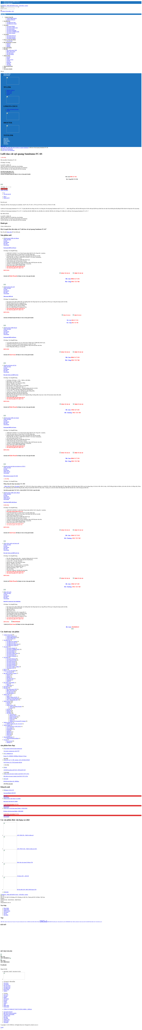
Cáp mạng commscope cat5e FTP (11, 751)
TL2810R (87, 921)
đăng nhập (9, 232)
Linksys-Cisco (10, 59)
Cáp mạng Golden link (20, 921)
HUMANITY (10, 729)
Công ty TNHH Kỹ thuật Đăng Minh (30, 921)
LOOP (8, 730)
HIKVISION (50, 921)
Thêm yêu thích (4, 190)
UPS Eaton (6, 998)
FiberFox (9, 43)
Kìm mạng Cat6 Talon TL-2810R (10, 801)
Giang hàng (6, 909)
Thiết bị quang (7, 725)
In (4, 192)
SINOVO (9, 733)
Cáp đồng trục (7, 21)
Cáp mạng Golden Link (12, 27)
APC (3, 921)
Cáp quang (6, 34)
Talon (71, 921)
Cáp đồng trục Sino (11, 22)
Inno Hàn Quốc (10, 678)
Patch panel (6, 1006)
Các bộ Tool (9, 41)
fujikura (8, 45)
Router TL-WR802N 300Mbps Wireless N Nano (15, 756)
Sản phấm (8, 147)
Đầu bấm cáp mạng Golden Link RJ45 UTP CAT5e (16, 776)
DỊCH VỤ (6, 139)
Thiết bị (5, 991)
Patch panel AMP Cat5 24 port (10, 427)
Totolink (8, 63)
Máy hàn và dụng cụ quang (17, 147)
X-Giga (8, 735)
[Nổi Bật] (6, 892)
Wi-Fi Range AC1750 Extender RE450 (13, 762)
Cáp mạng (6, 25)
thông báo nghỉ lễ (83, 921)
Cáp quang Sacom (11, 661)
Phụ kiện (6, 49)
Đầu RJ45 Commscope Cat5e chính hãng (12, 601)
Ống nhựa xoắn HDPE (9, 682)
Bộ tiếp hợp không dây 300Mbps (11, 781)
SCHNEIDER (68, 921)
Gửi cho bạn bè (7, 194)
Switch (8, 94)
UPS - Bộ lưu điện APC (12, 699)
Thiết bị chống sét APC (12, 697)
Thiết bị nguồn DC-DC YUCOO (14, 723)
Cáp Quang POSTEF (12, 660)
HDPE (5, 997)
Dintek (38, 921)
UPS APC (6, 994)
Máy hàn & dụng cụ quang (10, 42)
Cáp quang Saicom (11, 37)
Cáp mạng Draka (10, 652)
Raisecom (9, 62)
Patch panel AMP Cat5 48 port (10, 247)
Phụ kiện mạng (10, 53)
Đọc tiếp (6, 243)
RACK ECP (9, 741)
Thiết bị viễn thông (76, 921)
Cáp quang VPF (10, 668)
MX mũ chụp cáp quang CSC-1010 (11, 475)
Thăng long (9, 685)
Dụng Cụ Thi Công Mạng (10, 39)
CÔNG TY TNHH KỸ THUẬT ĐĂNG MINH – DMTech (18, 1009)
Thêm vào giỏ (4, 188)
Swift (8, 681)
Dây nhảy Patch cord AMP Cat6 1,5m (11, 553)
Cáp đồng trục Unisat (11, 23)
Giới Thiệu (6, 1021)
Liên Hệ (5, 142)
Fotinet (8, 58)
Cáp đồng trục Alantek (12, 641)
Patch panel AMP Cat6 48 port (10, 337)
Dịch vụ (5, 669)
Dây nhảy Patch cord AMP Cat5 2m (11, 374)
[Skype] (2, 184)
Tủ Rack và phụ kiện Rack (13, 698)
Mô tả (5, 196)
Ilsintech (8, 46)
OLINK (8, 61)
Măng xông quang (11, 51)
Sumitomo (26, 147)
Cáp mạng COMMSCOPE (13, 31)
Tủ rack (5, 739)
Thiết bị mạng (7, 55)
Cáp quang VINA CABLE (13, 666)
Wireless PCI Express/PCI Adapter (17, 721)
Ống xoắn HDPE (8, 47)
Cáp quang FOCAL (11, 35)
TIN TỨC (6, 138)
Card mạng (9, 93)
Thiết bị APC (7, 694)
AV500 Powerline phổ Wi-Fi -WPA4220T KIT (15, 770)
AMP (1, 921)
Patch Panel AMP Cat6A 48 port (10, 502)
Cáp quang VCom (11, 665)
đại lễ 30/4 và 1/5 (99, 921)
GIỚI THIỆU (7, 141)
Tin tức (5, 913)
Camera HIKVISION (12, 18)
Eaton (8, 696)
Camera (6, 921)
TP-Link (6, 996)
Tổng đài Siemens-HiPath (13, 738)
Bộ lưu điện (6, 989)
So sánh (5, 241)
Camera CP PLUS (11, 19)
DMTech (43, 921)
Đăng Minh (6, 908)
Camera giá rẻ (9, 921)
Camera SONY (10, 638)
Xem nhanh (6, 242)
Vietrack (8, 742)
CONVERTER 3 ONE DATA (14, 726)
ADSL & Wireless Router (12, 109)
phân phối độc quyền (61, 921)
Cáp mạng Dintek (11, 26)
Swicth (8, 110)
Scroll (2, 1027)
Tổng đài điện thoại (8, 66)
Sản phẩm (6, 914)
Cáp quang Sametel (11, 38)
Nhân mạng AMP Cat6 (8, 296)
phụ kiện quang (10, 54)
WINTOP (9, 734)
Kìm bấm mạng (55, 921)
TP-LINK (9, 65)
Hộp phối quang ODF (12, 50)
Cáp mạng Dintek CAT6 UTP (10, 793)
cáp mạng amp (7, 987)
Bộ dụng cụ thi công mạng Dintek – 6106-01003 (13, 811)
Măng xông (7, 486)
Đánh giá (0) (6, 198)
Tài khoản (6, 143)
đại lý (95, 921)
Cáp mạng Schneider (11, 30)
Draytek (8, 57)
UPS (5, 67)
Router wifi (9, 91)
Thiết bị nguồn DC (8, 722)
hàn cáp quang (7, 985)
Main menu (3, 146)
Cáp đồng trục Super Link (13, 644)
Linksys (5, 1002)
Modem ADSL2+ (11, 90)
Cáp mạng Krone (11, 29)
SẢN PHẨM (7, 75)
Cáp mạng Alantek (11, 33)
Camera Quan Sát (9, 17)
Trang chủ (3, 147)
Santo (8, 684)
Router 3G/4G (12, 717)
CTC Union (9, 727)
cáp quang (16, 486)
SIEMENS (9, 731)
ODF (5, 1004)
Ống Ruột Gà (7, 686)
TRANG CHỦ (7, 74)
